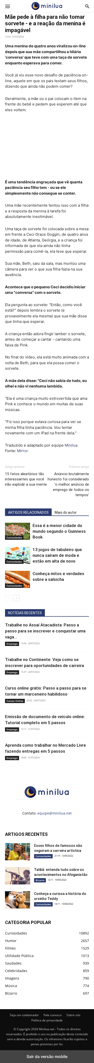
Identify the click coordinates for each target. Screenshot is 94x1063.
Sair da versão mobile (47, 1056)
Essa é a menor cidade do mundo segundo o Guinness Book (59, 531)
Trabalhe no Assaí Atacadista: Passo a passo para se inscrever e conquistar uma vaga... (45, 630)
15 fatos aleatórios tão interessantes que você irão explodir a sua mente (26, 479)
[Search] (87, 6)
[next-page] (16, 598)
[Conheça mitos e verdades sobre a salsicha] (17, 579)
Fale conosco (53, 1015)
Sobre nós (73, 1015)
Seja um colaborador (24, 1015)
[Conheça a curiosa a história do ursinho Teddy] (17, 900)
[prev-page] (8, 598)
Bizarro (40, 880)
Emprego (12, 643)
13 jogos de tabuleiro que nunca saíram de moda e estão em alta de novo (57, 555)
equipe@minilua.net (54, 813)
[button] (8, 6)
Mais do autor (66, 512)
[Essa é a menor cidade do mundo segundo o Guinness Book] (17, 531)
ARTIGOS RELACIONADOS (28, 512)
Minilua (71, 445)
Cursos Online (15, 701)
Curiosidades (14, 537)
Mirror (22, 450)
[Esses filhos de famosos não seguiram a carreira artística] (17, 852)
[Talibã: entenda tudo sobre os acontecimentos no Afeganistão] (17, 876)
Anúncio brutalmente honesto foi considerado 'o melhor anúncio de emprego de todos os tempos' (68, 484)
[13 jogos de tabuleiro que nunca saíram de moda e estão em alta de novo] (17, 555)
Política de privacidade (47, 1020)
